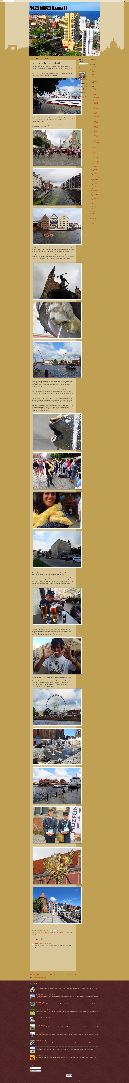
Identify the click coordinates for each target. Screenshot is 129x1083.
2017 (93, 208)
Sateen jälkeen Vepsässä (41, 1048)
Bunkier (38, 932)
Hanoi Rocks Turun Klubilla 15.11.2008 (96, 159)
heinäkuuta (95, 179)
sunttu (36, 943)
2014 (93, 216)
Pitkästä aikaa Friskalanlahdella (43, 1010)
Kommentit (34, 1070)
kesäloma (47, 932)
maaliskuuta (95, 194)
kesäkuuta (95, 183)
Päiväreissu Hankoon (40, 1025)
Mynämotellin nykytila (41, 1032)
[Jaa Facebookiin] (56, 930)
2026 (93, 62)
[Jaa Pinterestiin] (58, 930)
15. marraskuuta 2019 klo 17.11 (46, 943)
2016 (93, 211)
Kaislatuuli (48, 8)
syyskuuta (95, 173)
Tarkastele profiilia (83, 96)
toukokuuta (95, 187)
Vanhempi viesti (71, 974)
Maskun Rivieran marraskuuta (96, 96)
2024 (93, 67)
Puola (55, 932)
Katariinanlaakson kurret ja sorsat (96, 144)
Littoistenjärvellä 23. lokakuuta (96, 165)
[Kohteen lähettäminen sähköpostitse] (52, 930)
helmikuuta (95, 198)
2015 (93, 213)
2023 (93, 69)
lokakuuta (95, 169)
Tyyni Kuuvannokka (96, 154)
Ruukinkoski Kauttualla (41, 1002)
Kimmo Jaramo (83, 79)
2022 (93, 71)
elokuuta (95, 177)
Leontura (68, 1080)
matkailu (51, 932)
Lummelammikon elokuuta (42, 1055)
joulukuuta (95, 81)
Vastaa (36, 947)
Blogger (79, 1080)
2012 (93, 221)
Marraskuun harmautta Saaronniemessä (95, 102)
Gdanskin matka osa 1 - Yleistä (95, 135)
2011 (93, 223)
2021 (93, 74)
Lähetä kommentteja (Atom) (39, 977)
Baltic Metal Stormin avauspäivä (43, 987)
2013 (93, 218)
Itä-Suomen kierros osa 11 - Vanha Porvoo (45, 994)
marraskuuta (95, 85)
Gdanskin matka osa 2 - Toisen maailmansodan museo (96, 128)
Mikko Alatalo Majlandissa (96, 90)
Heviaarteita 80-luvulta (41, 1040)
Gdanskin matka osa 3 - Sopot (95, 121)
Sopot (58, 932)
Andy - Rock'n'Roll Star (96, 108)
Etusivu (52, 974)
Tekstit (33, 1068)
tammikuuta (95, 202)
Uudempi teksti (35, 974)
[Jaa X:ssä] (55, 930)
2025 (93, 64)
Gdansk (42, 932)
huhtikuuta (95, 190)
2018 (93, 206)
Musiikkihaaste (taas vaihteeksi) (96, 149)
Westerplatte (34, 934)
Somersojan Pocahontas (96, 139)
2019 (93, 79)
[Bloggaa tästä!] (53, 930)
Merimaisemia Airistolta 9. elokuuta (44, 1017)
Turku (65, 932)
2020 (93, 76)
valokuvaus (69, 932)
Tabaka (61, 932)
